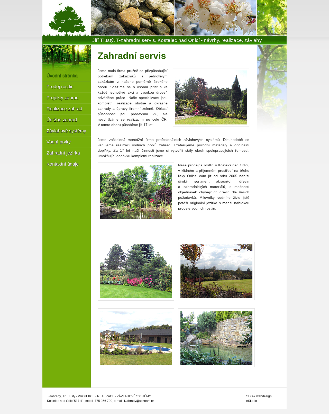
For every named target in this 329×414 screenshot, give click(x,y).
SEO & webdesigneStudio (259, 398)
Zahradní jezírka (63, 153)
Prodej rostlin (60, 86)
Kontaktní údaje (63, 164)
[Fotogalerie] (272, 17)
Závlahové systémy (66, 130)
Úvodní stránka (62, 75)
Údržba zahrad (62, 119)
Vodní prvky (59, 142)
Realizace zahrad (64, 108)
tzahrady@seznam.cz (139, 401)
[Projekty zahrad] (211, 98)
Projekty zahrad (63, 97)
